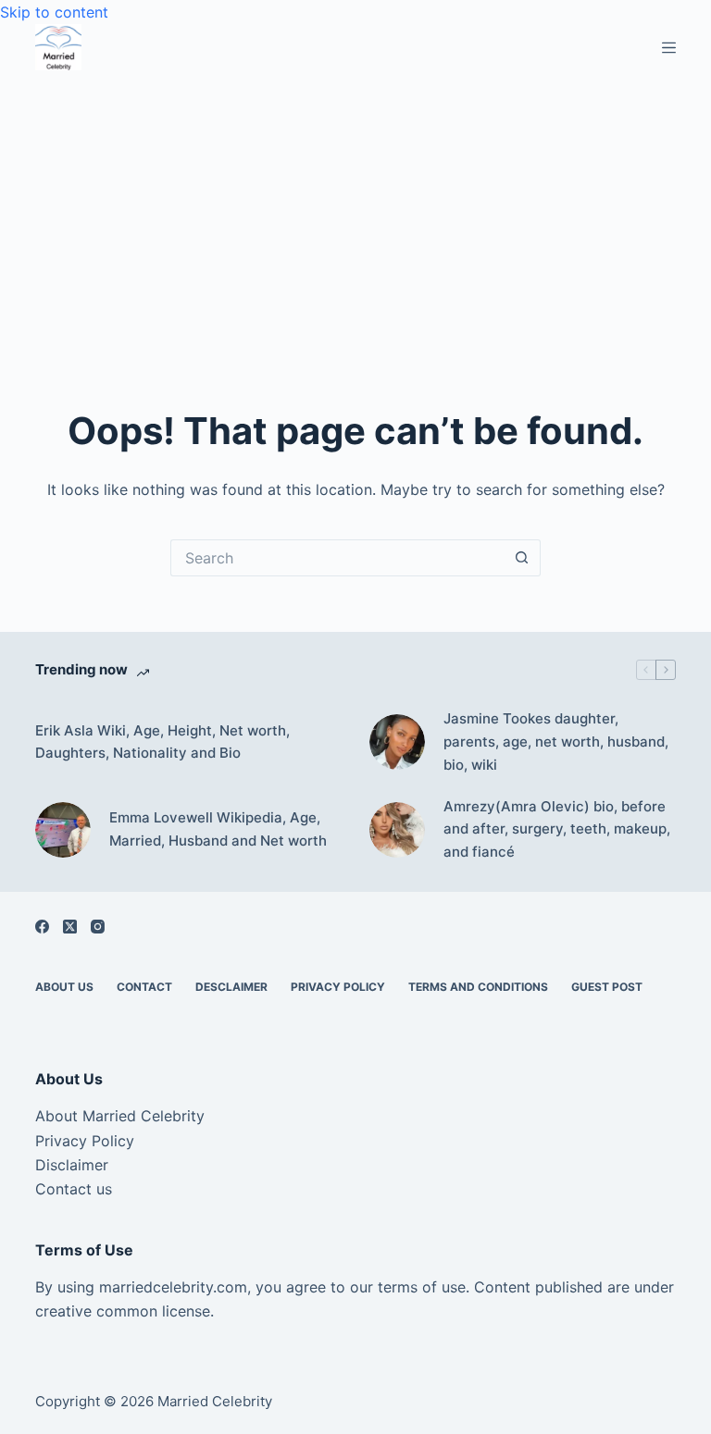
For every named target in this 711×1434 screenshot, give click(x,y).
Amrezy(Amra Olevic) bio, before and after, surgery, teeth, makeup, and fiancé (556, 829)
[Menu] (669, 48)
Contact (144, 987)
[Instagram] (98, 926)
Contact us (73, 1189)
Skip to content (54, 12)
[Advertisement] (355, 209)
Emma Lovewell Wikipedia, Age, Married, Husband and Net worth (218, 829)
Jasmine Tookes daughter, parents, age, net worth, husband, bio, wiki (555, 741)
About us (64, 987)
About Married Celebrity (120, 1115)
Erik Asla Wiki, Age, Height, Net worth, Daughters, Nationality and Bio (162, 742)
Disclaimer (71, 1165)
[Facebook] (42, 926)
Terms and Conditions (478, 987)
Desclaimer (231, 987)
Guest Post (606, 987)
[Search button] (522, 557)
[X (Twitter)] (70, 926)
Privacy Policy (338, 987)
